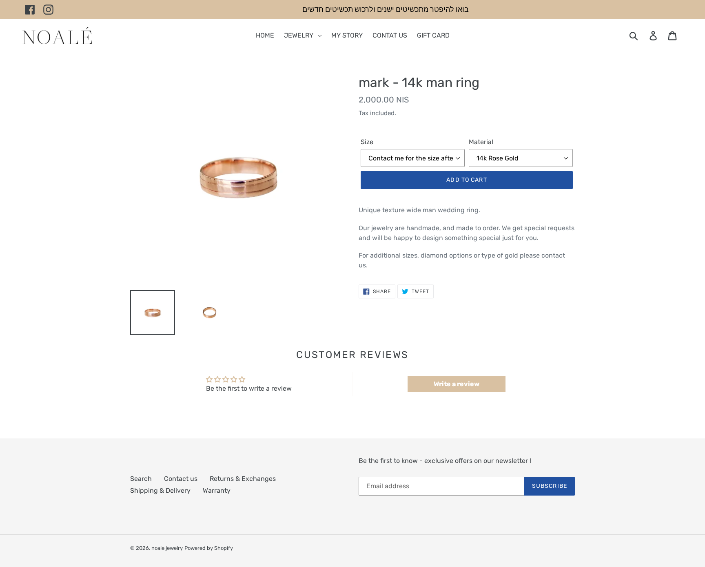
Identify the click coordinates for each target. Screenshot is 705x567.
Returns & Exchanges (243, 479)
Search (141, 479)
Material (481, 142)
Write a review (456, 384)
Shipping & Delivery (160, 490)
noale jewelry (167, 548)
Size (367, 142)
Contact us (180, 479)
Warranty (217, 490)
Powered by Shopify (208, 548)
